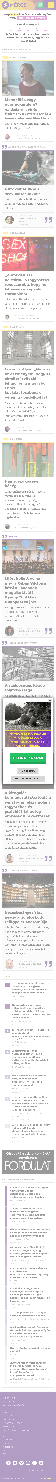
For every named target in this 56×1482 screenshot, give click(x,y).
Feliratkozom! (28, 758)
